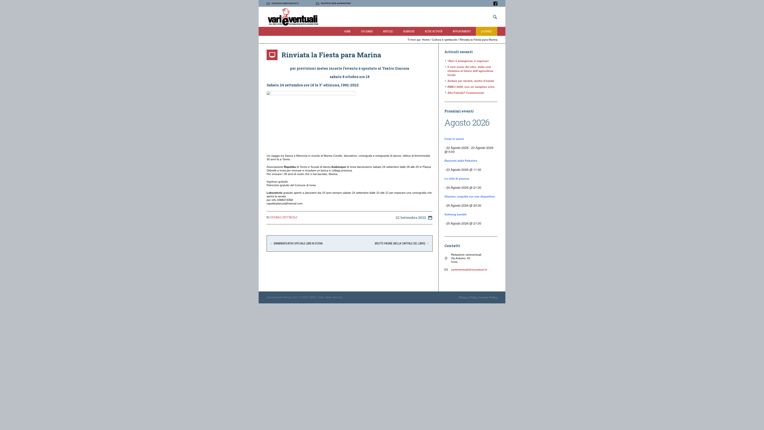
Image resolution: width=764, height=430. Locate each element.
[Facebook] (495, 4)
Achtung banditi (455, 214)
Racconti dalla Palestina (460, 160)
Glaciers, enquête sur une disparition (469, 196)
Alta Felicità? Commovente (465, 92)
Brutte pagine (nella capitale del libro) (400, 243)
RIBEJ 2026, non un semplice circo (471, 86)
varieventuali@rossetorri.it (285, 3)
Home (426, 39)
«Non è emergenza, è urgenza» (468, 61)
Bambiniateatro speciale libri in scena (298, 243)
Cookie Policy (488, 297)
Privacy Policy (468, 297)
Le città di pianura (456, 178)
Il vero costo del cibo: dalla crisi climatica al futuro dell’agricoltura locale (470, 70)
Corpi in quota (454, 138)
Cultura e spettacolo (444, 39)
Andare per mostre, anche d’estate (470, 80)
